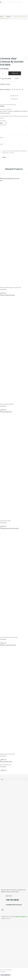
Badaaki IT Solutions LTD (21, 916)
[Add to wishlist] (20, 179)
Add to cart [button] (3, 293)
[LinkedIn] (22, 89)
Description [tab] (14, 96)
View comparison (5, 974)
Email (1, 144)
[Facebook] (12, 89)
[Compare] (20, 182)
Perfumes (8, 16)
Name (2, 137)
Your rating (3, 120)
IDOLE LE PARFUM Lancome (24, 58)
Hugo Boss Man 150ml (5, 520)
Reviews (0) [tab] (14, 99)
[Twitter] (14, 89)
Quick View (20, 283)
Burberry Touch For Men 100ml (7, 754)
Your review (3, 125)
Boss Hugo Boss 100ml (5, 764)
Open (24, 7)
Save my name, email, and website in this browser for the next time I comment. (14, 152)
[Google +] (20, 89)
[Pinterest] (17, 89)
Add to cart (15, 73)
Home (1, 16)
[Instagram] (2, 909)
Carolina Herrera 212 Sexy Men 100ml (27, 58)
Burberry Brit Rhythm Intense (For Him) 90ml (10, 287)
